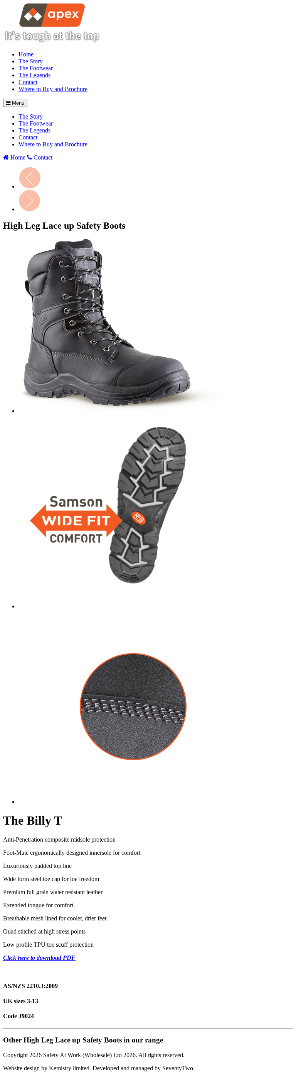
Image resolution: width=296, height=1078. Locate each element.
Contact (27, 82)
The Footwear (35, 68)
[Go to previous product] (29, 186)
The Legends (34, 75)
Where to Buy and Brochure (52, 89)
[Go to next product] (29, 209)
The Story (30, 61)
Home (26, 54)
